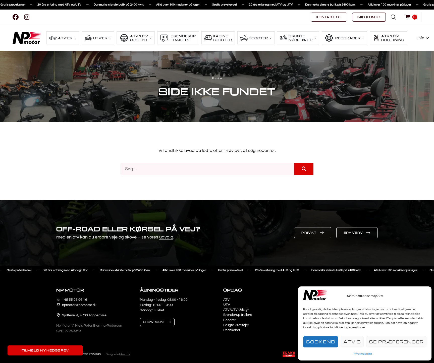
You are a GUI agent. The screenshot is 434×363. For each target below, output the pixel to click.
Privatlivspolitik (362, 353)
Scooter (229, 320)
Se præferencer (396, 341)
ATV (226, 299)
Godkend (320, 341)
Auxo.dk (125, 354)
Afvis (352, 341)
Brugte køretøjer (236, 325)
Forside (217, 78)
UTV (226, 305)
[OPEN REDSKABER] (363, 38)
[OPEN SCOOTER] (270, 38)
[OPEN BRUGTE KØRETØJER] (315, 38)
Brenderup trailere (237, 315)
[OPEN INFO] (427, 38)
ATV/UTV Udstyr (236, 310)
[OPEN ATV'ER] (75, 38)
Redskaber (231, 330)
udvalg (166, 237)
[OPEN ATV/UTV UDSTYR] (150, 38)
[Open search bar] (393, 17)
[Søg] (303, 169)
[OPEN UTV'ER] (110, 38)
